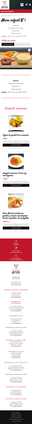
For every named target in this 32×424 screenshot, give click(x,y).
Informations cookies (16, 415)
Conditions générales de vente (16, 419)
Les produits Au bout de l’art (10, 15)
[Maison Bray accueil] (16, 269)
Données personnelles (16, 417)
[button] (22, 4)
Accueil (3, 15)
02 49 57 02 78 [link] (17, 382)
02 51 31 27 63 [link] (17, 285)
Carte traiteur (20, 15)
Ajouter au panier (8, 44)
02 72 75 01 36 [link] (17, 394)
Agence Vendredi (16, 421)
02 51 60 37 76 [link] (17, 370)
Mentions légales (16, 412)
